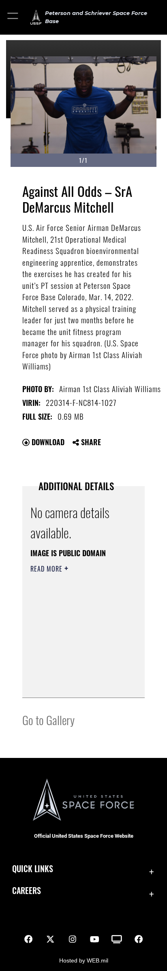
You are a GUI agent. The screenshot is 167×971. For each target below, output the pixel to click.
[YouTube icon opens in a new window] (94, 939)
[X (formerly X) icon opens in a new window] (50, 939)
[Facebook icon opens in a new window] (28, 939)
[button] (13, 17)
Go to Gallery (48, 719)
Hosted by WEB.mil (83, 960)
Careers (26, 890)
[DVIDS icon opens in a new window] (117, 939)
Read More (47, 569)
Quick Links (32, 869)
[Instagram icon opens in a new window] (72, 939)
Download (47, 442)
